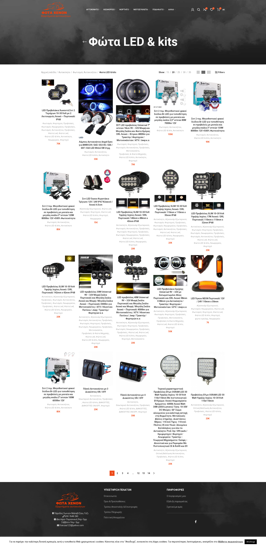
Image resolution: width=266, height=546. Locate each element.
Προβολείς (68, 123)
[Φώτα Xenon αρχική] (70, 500)
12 (138, 473)
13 (143, 473)
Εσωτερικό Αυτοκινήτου (90, 399)
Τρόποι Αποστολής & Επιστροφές (121, 507)
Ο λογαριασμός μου (176, 496)
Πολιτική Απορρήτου (114, 517)
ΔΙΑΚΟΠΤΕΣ (104, 402)
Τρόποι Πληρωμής (113, 512)
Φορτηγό (64, 140)
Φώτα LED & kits (52, 136)
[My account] (193, 9)
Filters (221, 72)
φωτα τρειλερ (201, 319)
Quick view (73, 90)
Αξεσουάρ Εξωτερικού (90, 209)
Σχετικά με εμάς (175, 507)
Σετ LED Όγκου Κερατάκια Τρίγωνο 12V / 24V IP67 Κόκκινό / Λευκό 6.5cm (96, 201)
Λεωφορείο (53, 140)
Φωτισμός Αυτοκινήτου (85, 72)
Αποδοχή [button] (250, 542)
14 (148, 473)
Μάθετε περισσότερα (230, 541)
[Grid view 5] (203, 72)
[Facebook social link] (195, 521)
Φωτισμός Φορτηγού (52, 123)
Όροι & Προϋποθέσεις (114, 501)
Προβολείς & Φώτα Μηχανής (132, 154)
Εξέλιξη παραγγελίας (177, 501)
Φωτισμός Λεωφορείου (52, 127)
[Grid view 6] (209, 72)
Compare (73, 83)
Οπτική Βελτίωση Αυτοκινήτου (170, 453)
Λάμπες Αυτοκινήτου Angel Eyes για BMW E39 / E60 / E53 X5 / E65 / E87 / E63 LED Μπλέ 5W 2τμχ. (96, 145)
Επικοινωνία (110, 496)
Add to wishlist (73, 97)
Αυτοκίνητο (64, 72)
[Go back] (85, 42)
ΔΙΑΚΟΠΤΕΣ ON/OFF (91, 405)
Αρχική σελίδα (48, 72)
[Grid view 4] (198, 72)
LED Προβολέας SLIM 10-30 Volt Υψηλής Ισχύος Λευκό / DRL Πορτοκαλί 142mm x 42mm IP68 (58, 289)
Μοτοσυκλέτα (132, 151)
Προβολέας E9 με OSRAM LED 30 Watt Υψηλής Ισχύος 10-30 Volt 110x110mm (207, 398)
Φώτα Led (53, 133)
